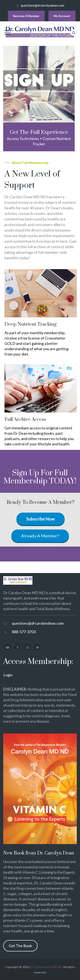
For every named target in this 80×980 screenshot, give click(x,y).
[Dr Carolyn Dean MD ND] (40, 32)
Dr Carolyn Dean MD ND (46, 967)
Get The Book (20, 945)
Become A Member (26, 16)
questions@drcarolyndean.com (42, 5)
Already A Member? (40, 535)
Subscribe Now (40, 518)
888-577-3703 (24, 631)
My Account (62, 16)
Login (8, 674)
